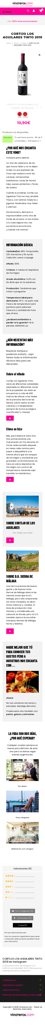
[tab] (22, 868)
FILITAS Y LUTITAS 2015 (37, 107)
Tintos (23, 43)
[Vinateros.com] (24, 4)
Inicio (8, 43)
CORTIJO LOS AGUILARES (19, 104)
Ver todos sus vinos (22, 532)
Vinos (16, 43)
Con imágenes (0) (23, 911)
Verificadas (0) (23, 918)
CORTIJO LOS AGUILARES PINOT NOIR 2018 (41, 107)
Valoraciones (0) (22, 868)
